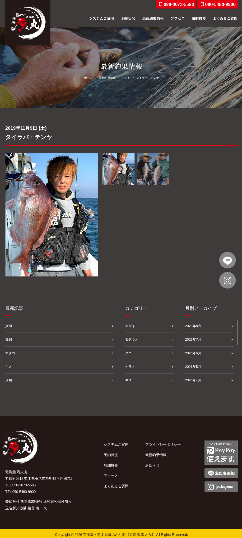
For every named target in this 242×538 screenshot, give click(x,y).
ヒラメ (130, 367)
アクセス (111, 476)
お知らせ (152, 465)
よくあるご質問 (116, 486)
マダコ (10, 353)
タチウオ (131, 339)
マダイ (130, 326)
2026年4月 (193, 380)
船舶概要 (111, 465)
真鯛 (8, 326)
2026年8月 (193, 326)
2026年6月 (193, 353)
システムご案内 (116, 444)
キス (8, 367)
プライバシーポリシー (163, 444)
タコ (128, 353)
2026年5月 (193, 367)
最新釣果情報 (156, 455)
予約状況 (111, 455)
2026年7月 (193, 339)
